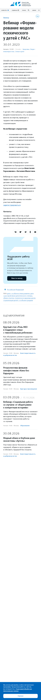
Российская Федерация (15, 290)
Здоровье (26, 49)
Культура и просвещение (28, 389)
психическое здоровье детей (25, 298)
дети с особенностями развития (18, 293)
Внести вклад (16, 278)
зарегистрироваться (11, 205)
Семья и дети (19, 51)
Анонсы (6, 18)
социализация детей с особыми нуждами (18, 300)
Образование (25, 425)
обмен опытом (8, 298)
